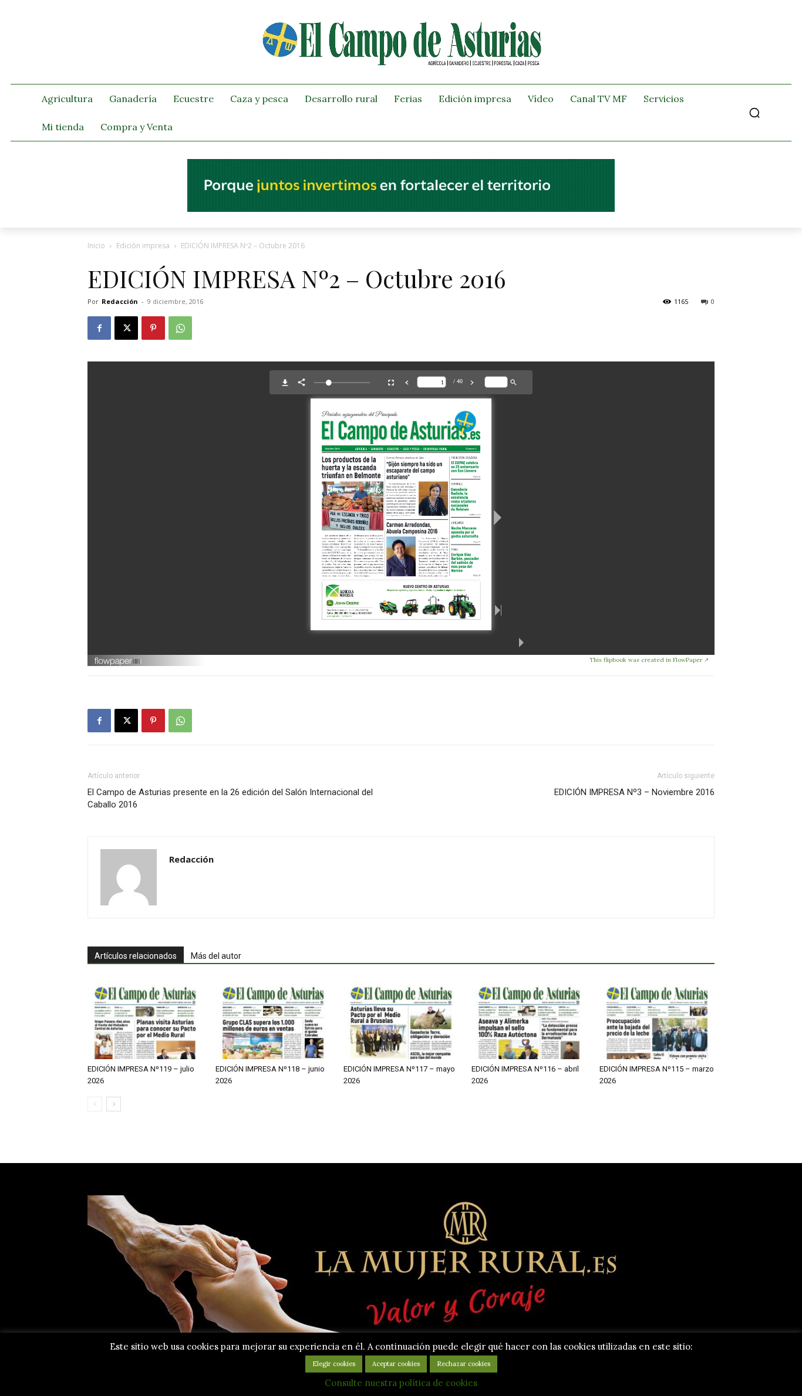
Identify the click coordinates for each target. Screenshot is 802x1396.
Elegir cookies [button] (333, 1364)
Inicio (96, 246)
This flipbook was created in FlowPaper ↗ (649, 660)
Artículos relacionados (136, 956)
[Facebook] (99, 328)
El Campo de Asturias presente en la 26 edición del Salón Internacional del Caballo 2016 (230, 798)
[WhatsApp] (180, 328)
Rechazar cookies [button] (463, 1364)
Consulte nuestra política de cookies (401, 1382)
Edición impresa (143, 246)
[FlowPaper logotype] (341, 661)
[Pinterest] (153, 328)
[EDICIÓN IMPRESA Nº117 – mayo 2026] (401, 1019)
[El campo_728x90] (401, 209)
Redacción (120, 301)
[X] (126, 328)
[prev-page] (94, 1104)
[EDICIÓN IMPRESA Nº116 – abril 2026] (529, 1019)
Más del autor (216, 956)
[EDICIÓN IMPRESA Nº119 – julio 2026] (145, 1019)
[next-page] (113, 1104)
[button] (754, 113)
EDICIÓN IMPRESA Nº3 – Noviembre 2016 (634, 792)
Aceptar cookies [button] (396, 1364)
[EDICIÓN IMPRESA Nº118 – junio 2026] (273, 1019)
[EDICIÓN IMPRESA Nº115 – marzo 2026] (657, 1019)
